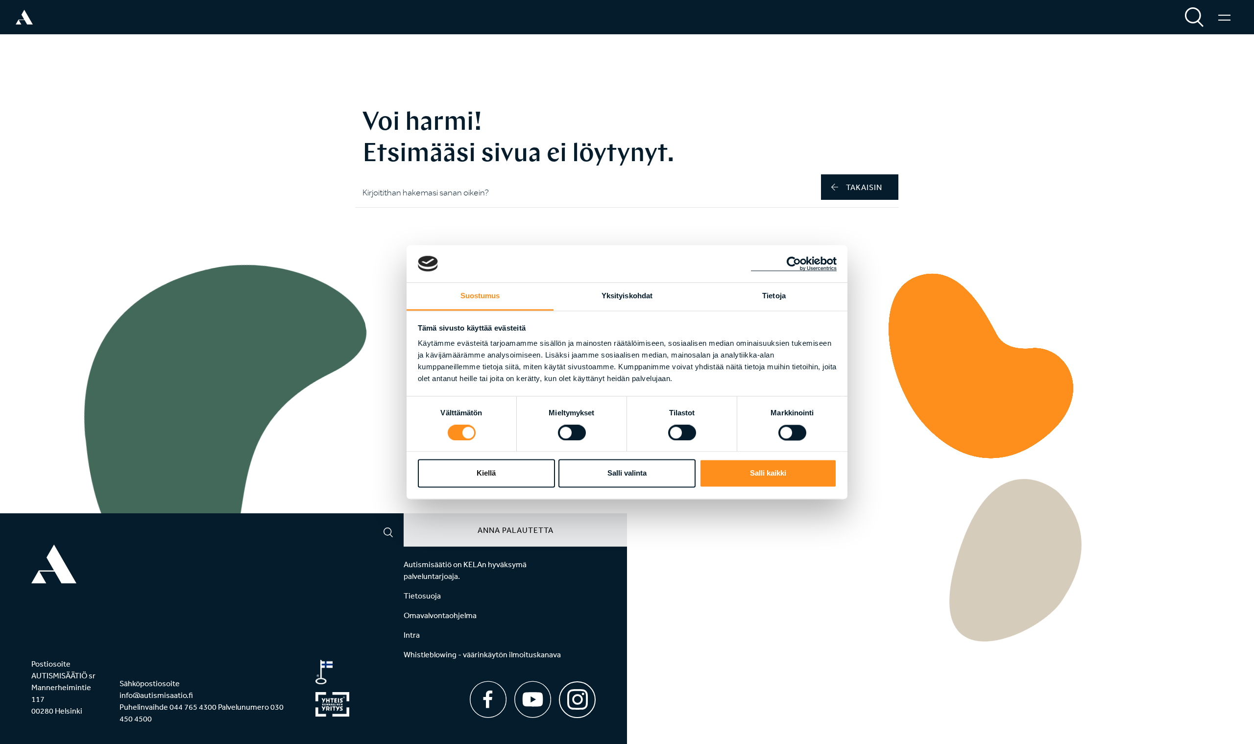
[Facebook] (488, 699)
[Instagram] (577, 696)
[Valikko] (1224, 17)
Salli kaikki (768, 473)
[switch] (572, 432)
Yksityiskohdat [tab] (627, 296)
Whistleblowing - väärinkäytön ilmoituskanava (482, 654)
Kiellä (486, 473)
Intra (412, 635)
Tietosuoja (422, 595)
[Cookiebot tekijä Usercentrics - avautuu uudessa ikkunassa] (794, 263)
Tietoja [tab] (774, 296)
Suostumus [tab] (480, 296)
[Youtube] (532, 699)
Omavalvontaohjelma (440, 615)
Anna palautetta (516, 530)
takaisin (864, 187)
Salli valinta (627, 473)
